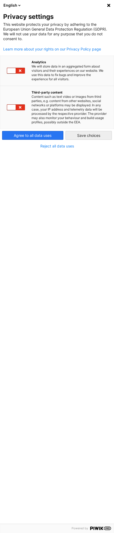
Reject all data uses (57, 146)
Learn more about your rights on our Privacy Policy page (52, 49)
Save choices (88, 135)
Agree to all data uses (32, 135)
